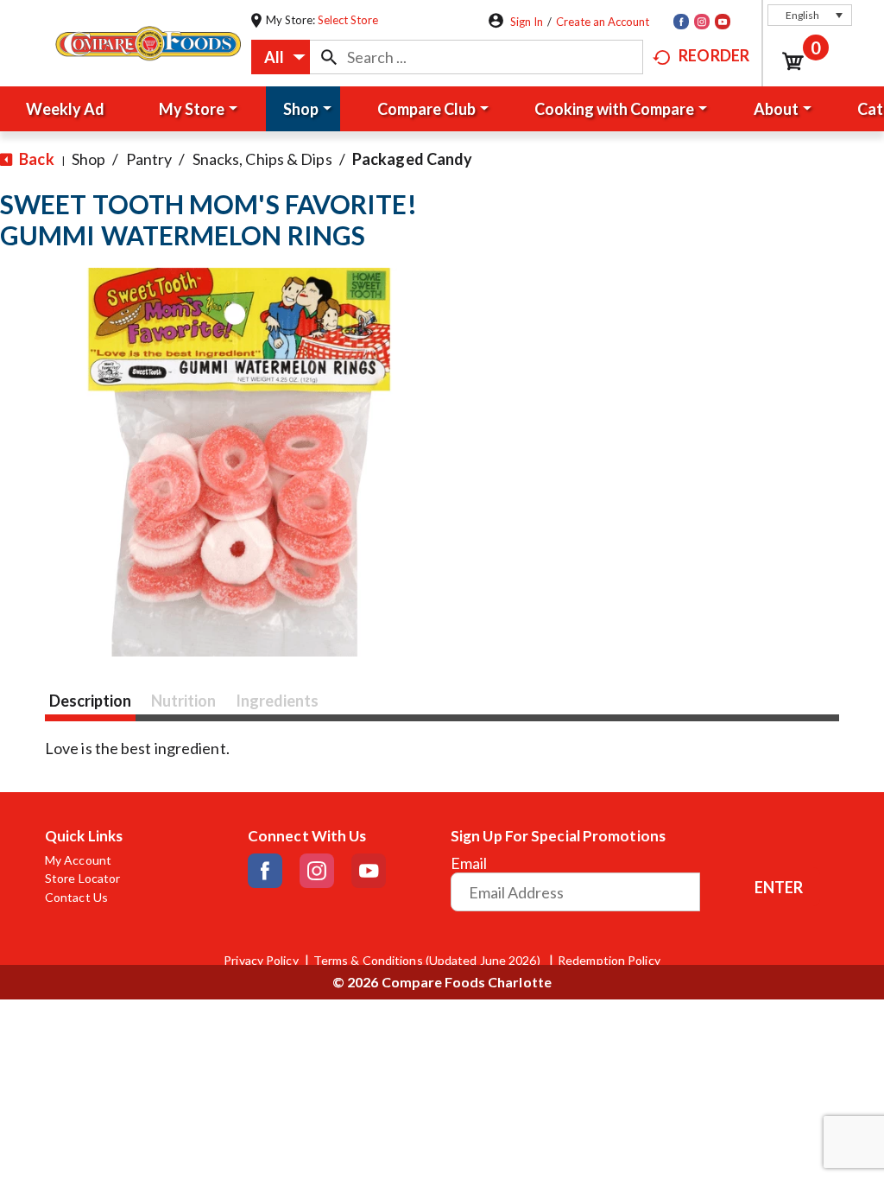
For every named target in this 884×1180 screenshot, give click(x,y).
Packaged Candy (412, 158)
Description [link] (90, 700)
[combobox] (280, 57)
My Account (78, 860)
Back (35, 158)
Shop (88, 158)
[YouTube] (722, 21)
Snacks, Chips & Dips (262, 158)
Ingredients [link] (277, 700)
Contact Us (76, 897)
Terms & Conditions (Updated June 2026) (428, 960)
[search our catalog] (329, 57)
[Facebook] (681, 21)
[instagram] (702, 21)
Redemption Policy (609, 960)
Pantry (149, 158)
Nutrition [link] (183, 700)
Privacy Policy (261, 960)
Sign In (526, 22)
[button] (809, 15)
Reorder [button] (714, 55)
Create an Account (602, 22)
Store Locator (82, 878)
